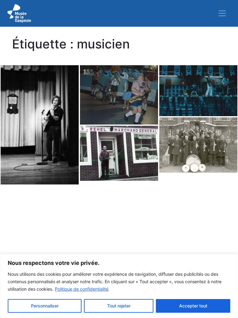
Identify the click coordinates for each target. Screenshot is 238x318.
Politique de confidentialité (81, 289)
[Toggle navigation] (222, 13)
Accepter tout (193, 305)
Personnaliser (45, 305)
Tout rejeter (118, 305)
